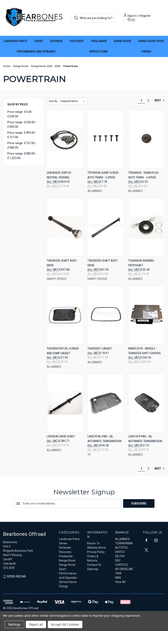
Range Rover (122, 41)
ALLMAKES (122, 539)
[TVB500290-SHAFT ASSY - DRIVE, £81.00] (105, 227)
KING (118, 577)
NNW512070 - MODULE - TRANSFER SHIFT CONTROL (144, 351)
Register (145, 15)
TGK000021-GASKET (99, 348)
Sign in (131, 15)
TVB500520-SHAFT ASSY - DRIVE (62, 263)
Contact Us (94, 564)
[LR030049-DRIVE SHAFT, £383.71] (65, 402)
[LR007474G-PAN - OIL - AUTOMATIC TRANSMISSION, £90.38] (105, 402)
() (133, 20)
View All (120, 582)
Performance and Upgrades (36, 51)
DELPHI (119, 556)
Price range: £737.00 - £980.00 (22, 145)
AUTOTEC (121, 547)
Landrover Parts (15, 41)
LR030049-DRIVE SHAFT (61, 436)
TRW (118, 573)
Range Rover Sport (151, 41)
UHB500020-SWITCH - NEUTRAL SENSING (60, 175)
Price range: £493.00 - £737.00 (22, 135)
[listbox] (73, 101)
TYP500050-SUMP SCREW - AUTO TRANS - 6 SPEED (103, 175)
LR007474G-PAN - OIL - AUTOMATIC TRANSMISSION (104, 439)
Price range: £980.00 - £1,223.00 (22, 156)
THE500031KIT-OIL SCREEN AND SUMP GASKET (63, 351)
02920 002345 (16, 576)
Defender (56, 41)
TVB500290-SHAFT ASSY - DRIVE (103, 263)
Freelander (99, 41)
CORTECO (121, 564)
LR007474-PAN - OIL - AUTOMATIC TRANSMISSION (145, 439)
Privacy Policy (96, 552)
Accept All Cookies (65, 624)
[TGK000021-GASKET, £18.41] (105, 315)
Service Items (98, 51)
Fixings (146, 51)
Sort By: (53, 101)
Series (38, 41)
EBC (117, 560)
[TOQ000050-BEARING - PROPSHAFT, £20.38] (146, 227)
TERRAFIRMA (124, 543)
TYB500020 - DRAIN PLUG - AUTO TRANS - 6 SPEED (144, 175)
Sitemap (92, 569)
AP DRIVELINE (124, 569)
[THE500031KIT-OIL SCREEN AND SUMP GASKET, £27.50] (65, 315)
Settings (14, 624)
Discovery (77, 41)
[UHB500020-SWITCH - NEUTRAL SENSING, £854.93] (65, 139)
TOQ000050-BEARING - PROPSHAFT (142, 263)
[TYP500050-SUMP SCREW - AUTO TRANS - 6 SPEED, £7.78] (105, 139)
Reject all (36, 624)
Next (158, 100)
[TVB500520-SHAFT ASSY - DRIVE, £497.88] (65, 227)
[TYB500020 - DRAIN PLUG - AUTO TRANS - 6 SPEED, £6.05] (146, 139)
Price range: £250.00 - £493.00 (22, 124)
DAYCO (120, 552)
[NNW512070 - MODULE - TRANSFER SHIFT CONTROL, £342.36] (146, 315)
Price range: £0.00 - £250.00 (20, 114)
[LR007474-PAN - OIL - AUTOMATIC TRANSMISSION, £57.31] (146, 402)
